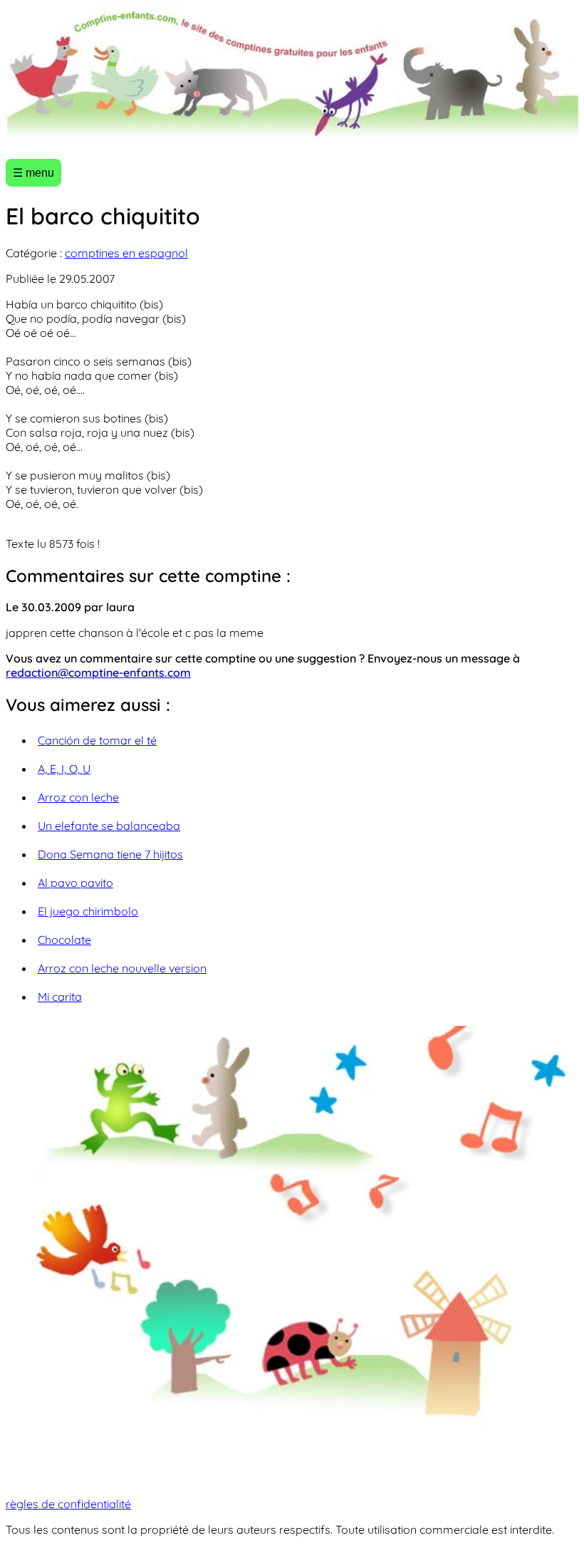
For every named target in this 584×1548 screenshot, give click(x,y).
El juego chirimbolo (88, 911)
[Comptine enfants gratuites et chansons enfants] (292, 76)
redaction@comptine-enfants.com (98, 672)
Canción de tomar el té (97, 740)
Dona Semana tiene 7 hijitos (110, 854)
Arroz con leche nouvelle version (122, 968)
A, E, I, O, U (64, 769)
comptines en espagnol (126, 253)
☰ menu (33, 173)
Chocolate (64, 940)
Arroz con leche (78, 797)
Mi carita (60, 996)
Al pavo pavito (75, 883)
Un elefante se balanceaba (109, 826)
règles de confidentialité (68, 1504)
